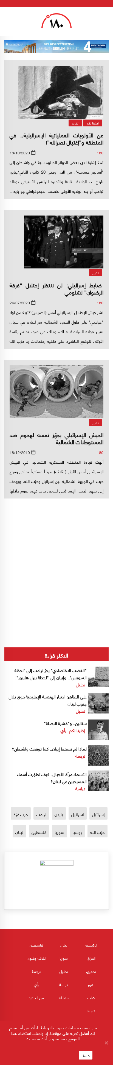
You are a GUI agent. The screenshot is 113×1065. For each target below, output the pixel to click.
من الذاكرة (36, 997)
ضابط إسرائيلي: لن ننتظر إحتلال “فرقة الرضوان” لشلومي (56, 288)
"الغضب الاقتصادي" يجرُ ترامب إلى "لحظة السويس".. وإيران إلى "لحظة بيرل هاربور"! (51, 673)
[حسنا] (106, 1043)
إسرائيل (98, 814)
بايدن (59, 814)
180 (100, 152)
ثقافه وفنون (36, 957)
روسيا (77, 832)
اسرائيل (77, 814)
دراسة (80, 788)
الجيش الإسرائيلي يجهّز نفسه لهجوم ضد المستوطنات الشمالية (56, 438)
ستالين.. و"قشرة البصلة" (65, 723)
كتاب (91, 997)
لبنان (19, 832)
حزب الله (97, 832)
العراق (91, 957)
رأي (63, 730)
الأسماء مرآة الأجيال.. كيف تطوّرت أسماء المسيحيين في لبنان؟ (52, 777)
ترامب (41, 814)
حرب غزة (21, 814)
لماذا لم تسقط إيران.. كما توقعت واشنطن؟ (49, 748)
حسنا (85, 1055)
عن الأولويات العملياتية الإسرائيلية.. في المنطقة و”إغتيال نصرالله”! (56, 138)
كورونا (91, 1010)
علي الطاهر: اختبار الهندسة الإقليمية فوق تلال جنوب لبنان (48, 699)
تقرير (75, 123)
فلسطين (39, 832)
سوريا (59, 832)
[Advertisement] (56, 552)
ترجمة (80, 756)
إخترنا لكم (93, 123)
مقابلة (64, 997)
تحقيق (91, 971)
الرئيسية (91, 944)
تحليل (80, 684)
